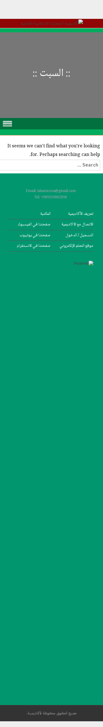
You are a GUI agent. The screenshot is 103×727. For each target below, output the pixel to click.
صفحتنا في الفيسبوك (34, 224)
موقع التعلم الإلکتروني (76, 245)
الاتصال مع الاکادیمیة (77, 224)
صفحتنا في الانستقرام (34, 245)
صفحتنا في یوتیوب (35, 235)
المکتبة (45, 213)
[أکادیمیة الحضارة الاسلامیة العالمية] (51, 23)
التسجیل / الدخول (79, 235)
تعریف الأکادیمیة (80, 213)
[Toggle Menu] (7, 123)
